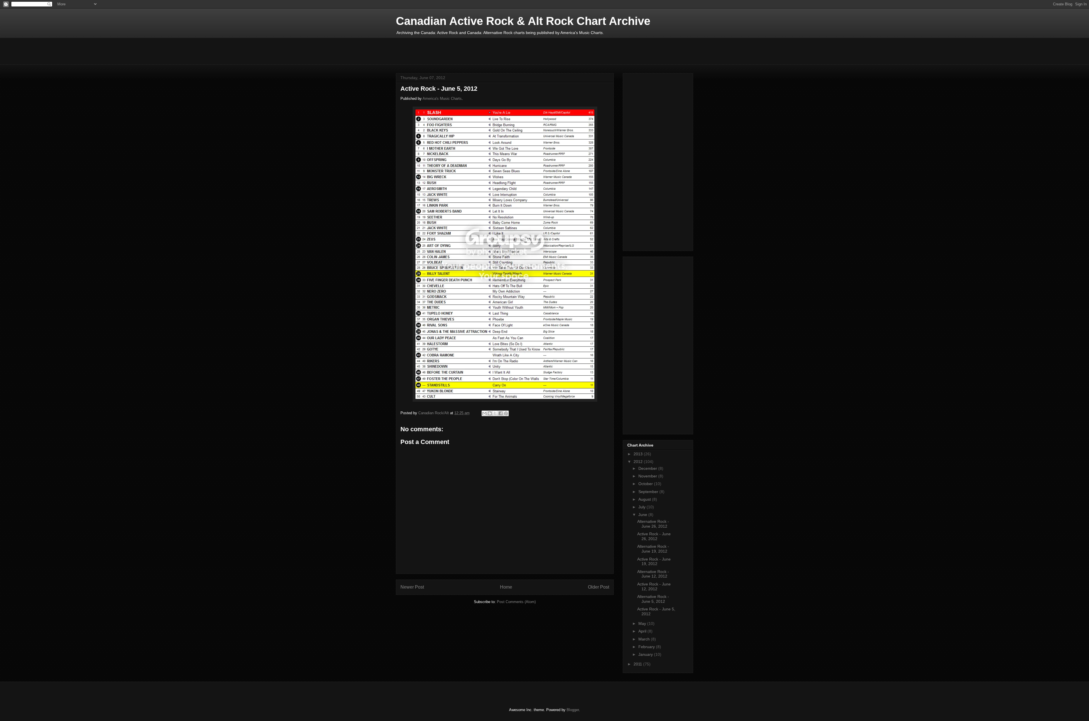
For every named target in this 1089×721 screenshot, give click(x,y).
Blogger (573, 710)
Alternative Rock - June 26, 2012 (653, 523)
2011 (638, 664)
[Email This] (484, 413)
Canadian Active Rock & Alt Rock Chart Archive (523, 21)
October (646, 483)
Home (506, 587)
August (645, 499)
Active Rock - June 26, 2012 (654, 536)
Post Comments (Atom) (516, 602)
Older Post (598, 587)
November (648, 476)
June (643, 514)
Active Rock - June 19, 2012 (654, 561)
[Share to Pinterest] (506, 413)
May (642, 623)
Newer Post (412, 587)
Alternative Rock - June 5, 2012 (653, 599)
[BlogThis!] (490, 413)
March (644, 639)
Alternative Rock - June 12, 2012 (653, 574)
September (648, 491)
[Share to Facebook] (500, 413)
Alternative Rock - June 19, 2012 (653, 548)
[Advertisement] (499, 50)
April (642, 631)
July (642, 507)
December (648, 468)
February (647, 646)
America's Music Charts (442, 98)
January (646, 654)
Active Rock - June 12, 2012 (654, 586)
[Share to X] (495, 413)
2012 (639, 461)
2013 (639, 454)
